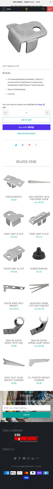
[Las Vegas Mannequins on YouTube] (24, 458)
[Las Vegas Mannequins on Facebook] (20, 458)
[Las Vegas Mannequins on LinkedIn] (33, 458)
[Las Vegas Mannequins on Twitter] (15, 458)
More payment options (26, 133)
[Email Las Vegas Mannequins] (37, 458)
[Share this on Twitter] (16, 145)
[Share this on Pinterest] (29, 145)
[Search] (44, 9)
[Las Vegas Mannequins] (26, 9)
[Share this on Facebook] (22, 145)
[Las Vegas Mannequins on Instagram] (29, 458)
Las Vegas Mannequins (25, 466)
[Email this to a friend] (36, 145)
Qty (4, 108)
